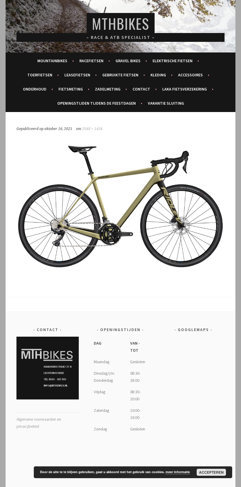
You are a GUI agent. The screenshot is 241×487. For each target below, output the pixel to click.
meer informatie (177, 472)
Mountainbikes (52, 60)
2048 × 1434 (92, 129)
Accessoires (190, 75)
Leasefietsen (77, 75)
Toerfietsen (39, 75)
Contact (141, 89)
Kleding (158, 75)
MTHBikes (120, 23)
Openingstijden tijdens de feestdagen (96, 103)
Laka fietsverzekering (184, 89)
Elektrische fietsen (173, 60)
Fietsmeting (70, 89)
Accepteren (211, 472)
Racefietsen (91, 60)
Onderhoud (34, 89)
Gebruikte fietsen (120, 75)
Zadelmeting (107, 89)
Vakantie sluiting (166, 103)
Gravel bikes (128, 60)
